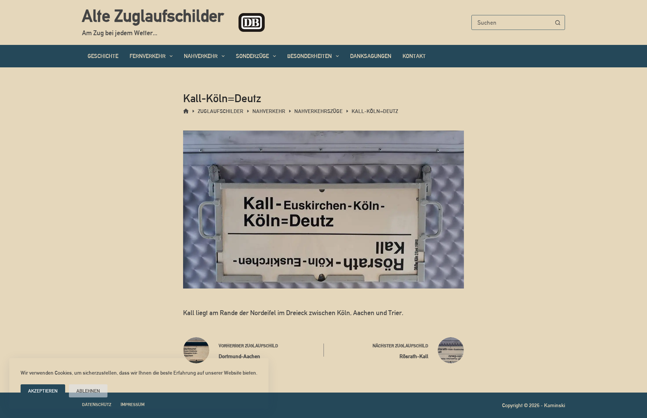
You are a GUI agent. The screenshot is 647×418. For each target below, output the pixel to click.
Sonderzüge (252, 56)
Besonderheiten (309, 56)
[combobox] (511, 22)
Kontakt (414, 56)
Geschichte (103, 56)
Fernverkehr (147, 56)
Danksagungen (370, 56)
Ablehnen (88, 391)
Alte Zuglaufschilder (153, 15)
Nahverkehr (201, 56)
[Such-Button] (557, 22)
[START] (186, 111)
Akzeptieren (43, 391)
